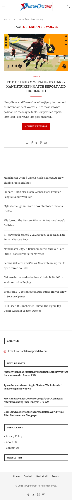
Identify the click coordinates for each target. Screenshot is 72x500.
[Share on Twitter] (36, 143)
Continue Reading (36, 126)
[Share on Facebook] (32, 143)
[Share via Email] (45, 143)
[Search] (68, 6)
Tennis (55, 476)
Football (28, 476)
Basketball (41, 476)
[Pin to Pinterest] (41, 143)
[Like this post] (27, 143)
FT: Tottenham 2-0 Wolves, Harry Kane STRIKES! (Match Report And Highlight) (36, 86)
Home (7, 19)
